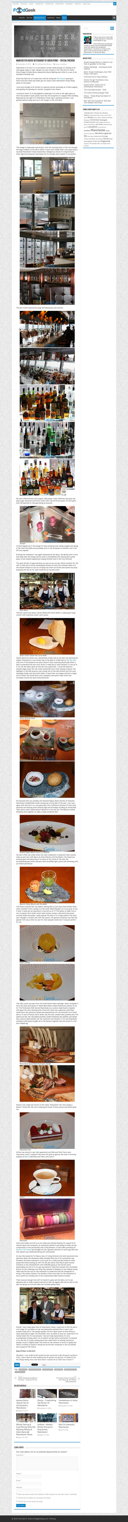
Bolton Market (97, 117)
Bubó (26, 1157)
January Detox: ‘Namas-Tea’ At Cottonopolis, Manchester (22, 1404)
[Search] (114, 3)
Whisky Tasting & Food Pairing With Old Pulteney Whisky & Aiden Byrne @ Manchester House (25, 1429)
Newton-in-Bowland (89, 133)
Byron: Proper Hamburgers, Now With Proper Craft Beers (97, 73)
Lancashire (16, 3)
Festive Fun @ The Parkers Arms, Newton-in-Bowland (96, 81)
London (31, 3)
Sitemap (53, 1519)
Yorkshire (86, 146)
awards (106, 115)
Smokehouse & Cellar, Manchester (68, 1401)
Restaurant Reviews (39, 18)
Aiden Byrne (23, 1369)
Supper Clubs (86, 3)
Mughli (108, 131)
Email (18, 1480)
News (64, 18)
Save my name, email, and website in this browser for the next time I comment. (47, 1494)
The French (61, 78)
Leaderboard (50, 18)
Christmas (94, 120)
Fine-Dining (38, 64)
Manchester (24, 3)
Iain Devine (99, 124)
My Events (29, 18)
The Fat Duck (71, 660)
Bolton (90, 117)
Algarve (86, 115)
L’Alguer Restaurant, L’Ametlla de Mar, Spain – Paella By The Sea (27, 1378)
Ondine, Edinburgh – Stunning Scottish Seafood (98, 68)
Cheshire (110, 117)
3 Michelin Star (59, 3)
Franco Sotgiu (99, 122)
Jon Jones (106, 124)
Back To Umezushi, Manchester (66, 1425)
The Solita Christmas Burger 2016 (96, 93)
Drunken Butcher (89, 122)
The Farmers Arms (94, 143)
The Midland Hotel (105, 143)
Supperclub (105, 141)
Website (19, 1487)
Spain (110, 139)
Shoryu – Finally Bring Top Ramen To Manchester (46, 1403)
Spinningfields (20, 1372)
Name (19, 1474)
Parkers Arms (97, 136)
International (69, 3)
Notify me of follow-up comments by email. (34, 1498)
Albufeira (105, 113)
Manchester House (70, 1369)
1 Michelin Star (39, 3)
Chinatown (87, 120)
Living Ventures (47, 1369)
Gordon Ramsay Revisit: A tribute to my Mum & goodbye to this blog (98, 63)
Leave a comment (61, 64)
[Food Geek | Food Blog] (24, 10)
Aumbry (102, 115)
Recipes (58, 18)
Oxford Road (90, 136)
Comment (20, 1455)
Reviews (49, 64)
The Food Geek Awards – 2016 (95, 90)
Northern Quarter (103, 133)
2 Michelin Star (49, 3)
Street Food (78, 3)
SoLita (106, 138)
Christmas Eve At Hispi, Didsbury (96, 77)
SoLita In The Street (23, 1250)
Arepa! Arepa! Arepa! (94, 115)
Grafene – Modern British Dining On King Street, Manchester (45, 1428)
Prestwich (86, 139)
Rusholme (92, 139)
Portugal (105, 136)
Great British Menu (35, 1369)
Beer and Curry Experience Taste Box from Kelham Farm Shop (97, 102)
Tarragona (86, 143)
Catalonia (104, 117)
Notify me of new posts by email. (30, 1501)
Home (15, 17)
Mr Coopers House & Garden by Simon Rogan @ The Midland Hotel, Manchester (66, 1379)
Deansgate (103, 120)
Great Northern (91, 124)
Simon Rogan (99, 139)
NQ (85, 136)
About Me (22, 18)
